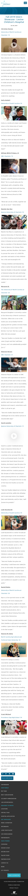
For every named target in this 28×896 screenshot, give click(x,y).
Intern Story (5, 851)
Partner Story (5, 859)
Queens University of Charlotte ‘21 (12, 426)
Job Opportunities (7, 802)
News (3, 866)
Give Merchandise (6, 834)
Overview (4, 844)
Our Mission (5, 784)
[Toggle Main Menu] (25, 3)
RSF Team (4, 791)
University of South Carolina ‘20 (11, 103)
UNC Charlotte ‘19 (7, 156)
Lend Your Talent (6, 830)
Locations (4, 809)
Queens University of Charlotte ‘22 (12, 212)
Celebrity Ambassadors (8, 798)
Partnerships (5, 837)
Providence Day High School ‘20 (11, 717)
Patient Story (5, 848)
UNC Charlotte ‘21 (7, 355)
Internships (5, 826)
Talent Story (5, 855)
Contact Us (4, 863)
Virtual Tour (5, 812)
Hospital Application (8, 816)
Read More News (7, 778)
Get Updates (5, 870)
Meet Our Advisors (7, 795)
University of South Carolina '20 (11, 513)
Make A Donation (6, 823)
